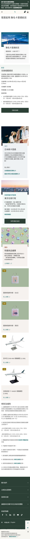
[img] (28, 1)
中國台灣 (6, 522)
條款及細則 (17, 459)
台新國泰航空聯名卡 (10, 170)
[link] (15, 237)
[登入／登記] (28, 12)
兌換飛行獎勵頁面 (23, 440)
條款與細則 (7, 214)
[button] (6, 297)
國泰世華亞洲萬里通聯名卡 (12, 174)
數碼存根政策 (12, 536)
